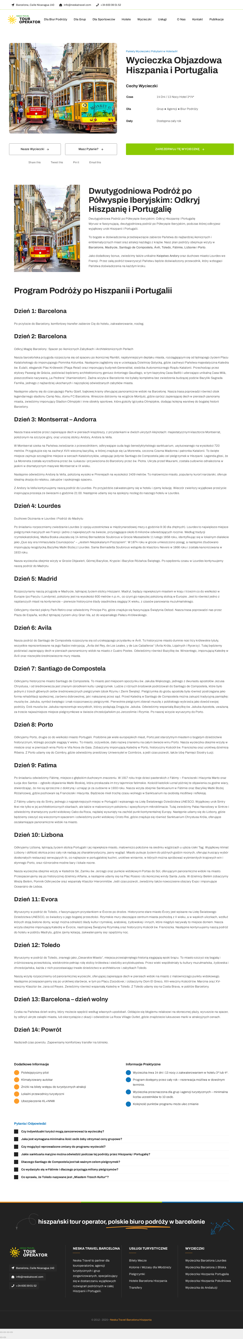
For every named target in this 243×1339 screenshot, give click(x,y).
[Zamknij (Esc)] (11, 1332)
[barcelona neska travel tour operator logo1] (24, 16)
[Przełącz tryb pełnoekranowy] (4, 1332)
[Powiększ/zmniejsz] (1, 1332)
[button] (121, 1131)
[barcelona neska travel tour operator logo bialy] (29, 1248)
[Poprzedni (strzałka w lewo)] (1, 1337)
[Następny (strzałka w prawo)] (4, 1337)
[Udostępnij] (8, 1332)
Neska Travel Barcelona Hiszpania (131, 1319)
